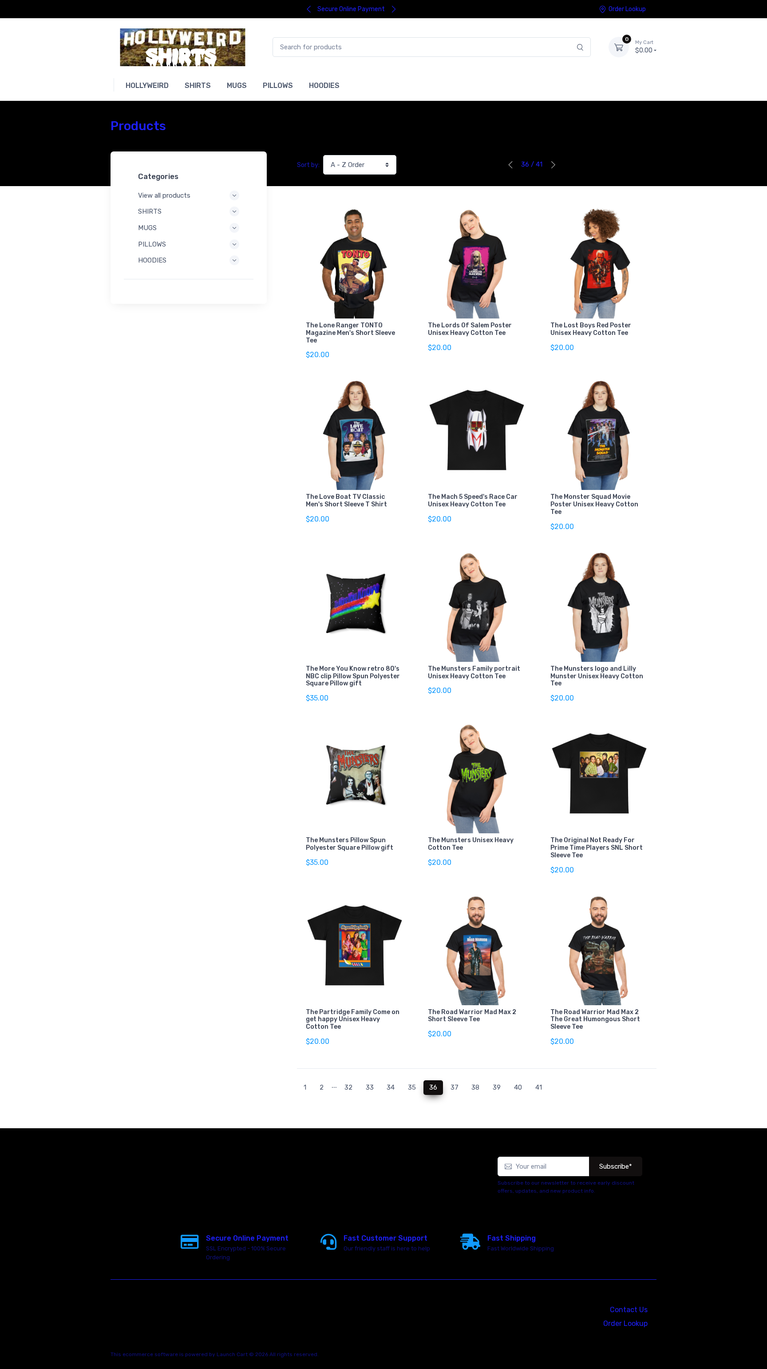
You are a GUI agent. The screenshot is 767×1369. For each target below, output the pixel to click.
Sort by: (308, 165)
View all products (164, 195)
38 (475, 1087)
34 (391, 1087)
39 (497, 1087)
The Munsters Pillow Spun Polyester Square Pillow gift (349, 844)
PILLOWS (152, 244)
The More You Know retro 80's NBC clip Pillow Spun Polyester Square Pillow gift (353, 676)
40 (518, 1087)
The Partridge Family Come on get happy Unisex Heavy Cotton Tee (352, 1019)
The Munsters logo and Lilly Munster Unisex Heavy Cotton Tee (596, 676)
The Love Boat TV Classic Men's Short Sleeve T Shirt (346, 500)
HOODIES (152, 260)
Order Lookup (627, 9)
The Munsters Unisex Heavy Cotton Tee (471, 844)
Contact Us (629, 1309)
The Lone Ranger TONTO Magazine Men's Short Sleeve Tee (350, 333)
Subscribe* (615, 1166)
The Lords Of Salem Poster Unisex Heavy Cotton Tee (470, 329)
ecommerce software (150, 1354)
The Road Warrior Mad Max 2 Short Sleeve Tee (472, 1015)
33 (370, 1087)
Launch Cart (232, 1354)
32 (348, 1087)
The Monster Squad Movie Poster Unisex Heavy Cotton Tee (594, 504)
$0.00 (644, 47)
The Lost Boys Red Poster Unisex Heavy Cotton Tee (590, 329)
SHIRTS (150, 211)
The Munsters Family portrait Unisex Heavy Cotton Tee (474, 672)
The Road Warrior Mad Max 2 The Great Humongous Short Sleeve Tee (595, 1019)
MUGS (147, 228)
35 (412, 1087)
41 (538, 1087)
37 (455, 1087)
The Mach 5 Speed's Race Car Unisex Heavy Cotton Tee (473, 500)
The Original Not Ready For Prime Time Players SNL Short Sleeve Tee (596, 847)
